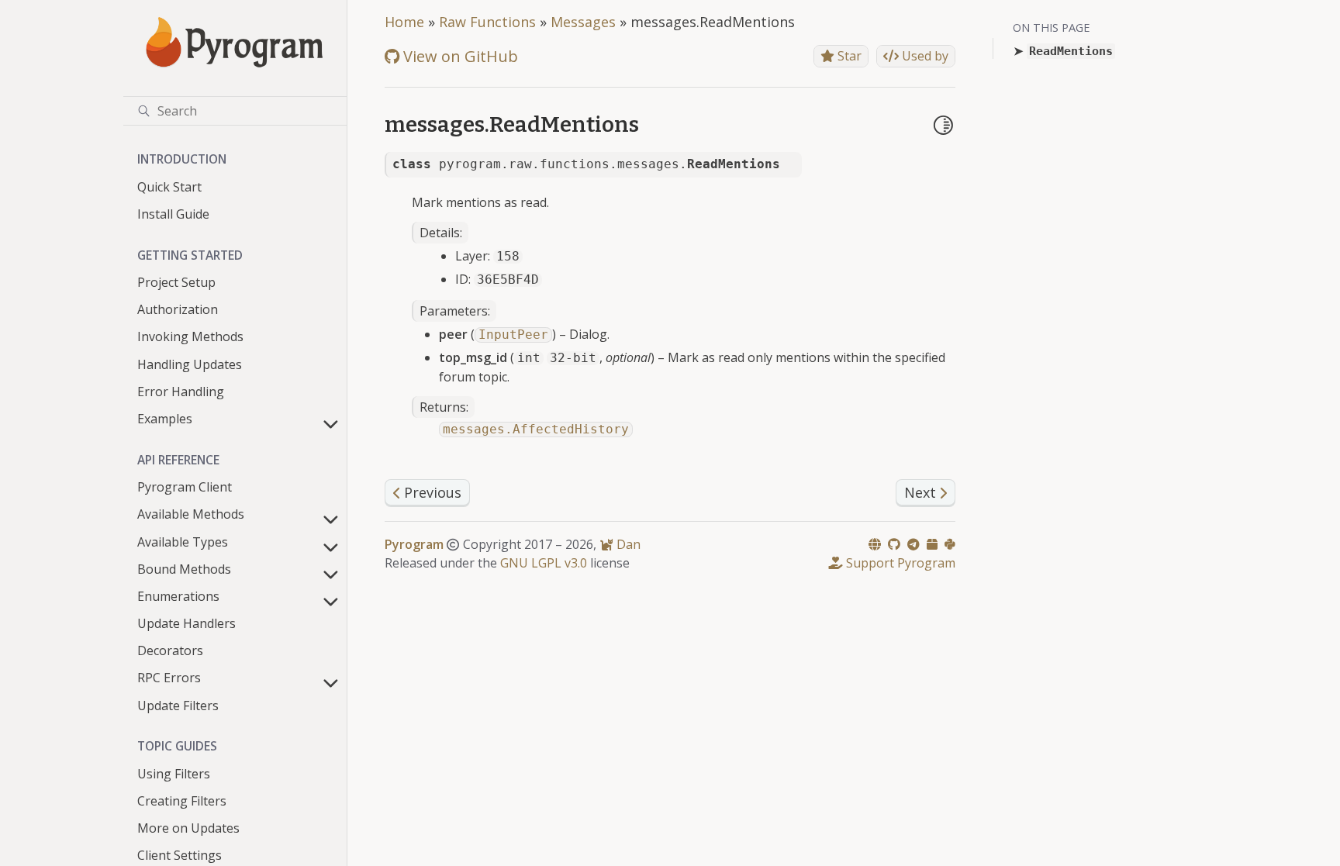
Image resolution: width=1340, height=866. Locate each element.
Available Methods (190, 514)
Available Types (182, 541)
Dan (627, 544)
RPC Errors (169, 677)
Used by (923, 55)
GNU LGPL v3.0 (543, 562)
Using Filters (173, 773)
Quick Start (169, 186)
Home (404, 21)
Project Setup (176, 282)
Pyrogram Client (184, 486)
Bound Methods (184, 569)
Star (848, 55)
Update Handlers (186, 623)
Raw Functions (487, 21)
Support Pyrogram (899, 562)
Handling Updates (189, 364)
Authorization (177, 309)
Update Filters (178, 705)
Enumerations (178, 596)
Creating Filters (181, 800)
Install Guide (173, 214)
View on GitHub (458, 56)
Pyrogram (414, 544)
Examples (164, 418)
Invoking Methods (190, 336)
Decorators (170, 650)
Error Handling (180, 391)
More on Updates (188, 828)
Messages (583, 21)
